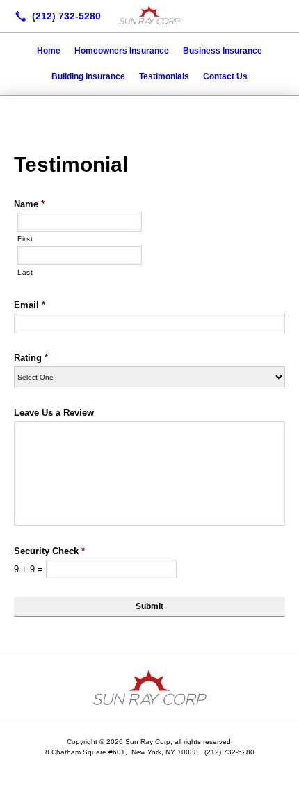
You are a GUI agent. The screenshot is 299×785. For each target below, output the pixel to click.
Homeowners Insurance (121, 51)
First (25, 239)
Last (25, 272)
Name (29, 204)
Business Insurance (222, 51)
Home (48, 51)
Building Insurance (88, 76)
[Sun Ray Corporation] (149, 14)
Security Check (49, 551)
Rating (31, 357)
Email (29, 304)
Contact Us (225, 76)
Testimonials (164, 76)
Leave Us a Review (54, 412)
